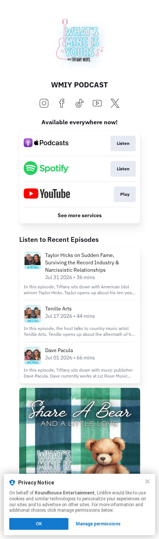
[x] (115, 104)
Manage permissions (98, 523)
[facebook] (62, 104)
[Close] (147, 481)
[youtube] (97, 104)
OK (39, 523)
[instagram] (44, 104)
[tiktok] (79, 104)
